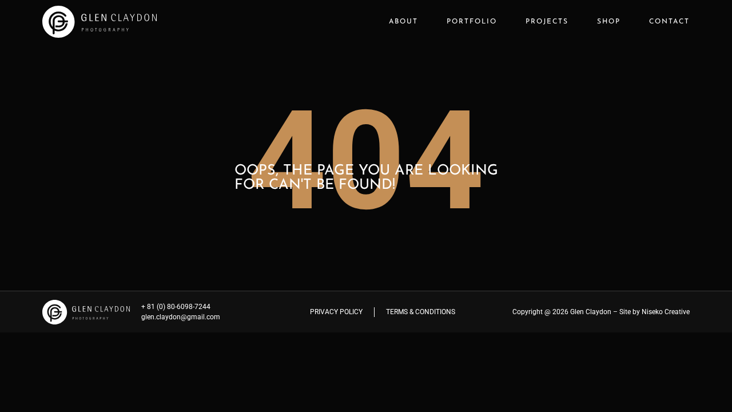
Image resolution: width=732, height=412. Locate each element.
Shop (608, 21)
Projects (547, 21)
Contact (669, 21)
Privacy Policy (336, 312)
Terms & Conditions (420, 312)
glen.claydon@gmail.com (180, 317)
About (403, 21)
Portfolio (472, 21)
